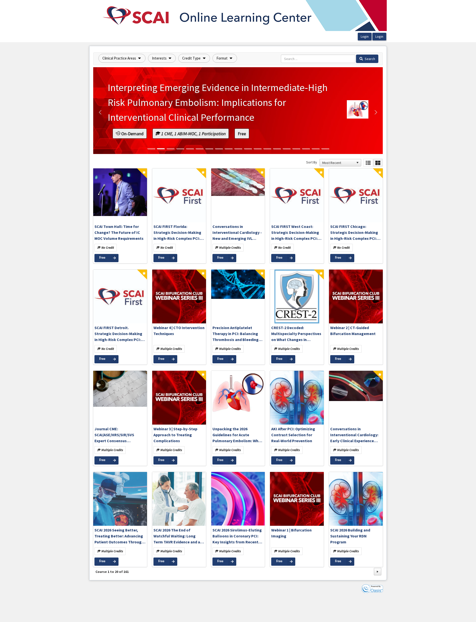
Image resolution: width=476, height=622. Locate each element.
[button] (122, 58)
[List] (368, 163)
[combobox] (338, 162)
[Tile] (378, 163)
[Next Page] (377, 571)
